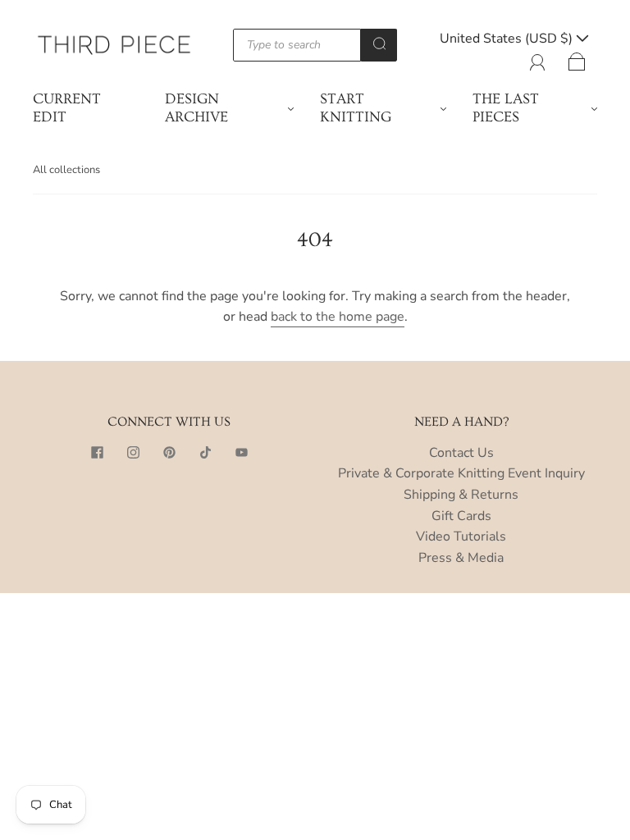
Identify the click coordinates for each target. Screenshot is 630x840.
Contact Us (461, 453)
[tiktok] (205, 453)
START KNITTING (355, 108)
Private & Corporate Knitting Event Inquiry (461, 473)
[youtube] (241, 453)
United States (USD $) (508, 39)
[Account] (537, 59)
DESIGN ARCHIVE (196, 108)
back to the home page (337, 317)
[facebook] (97, 453)
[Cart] (577, 59)
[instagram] (133, 453)
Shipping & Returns (461, 495)
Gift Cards (461, 516)
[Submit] (379, 43)
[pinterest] (169, 453)
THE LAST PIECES (505, 108)
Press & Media (461, 558)
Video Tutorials (461, 536)
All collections (66, 169)
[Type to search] (297, 45)
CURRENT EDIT (67, 108)
